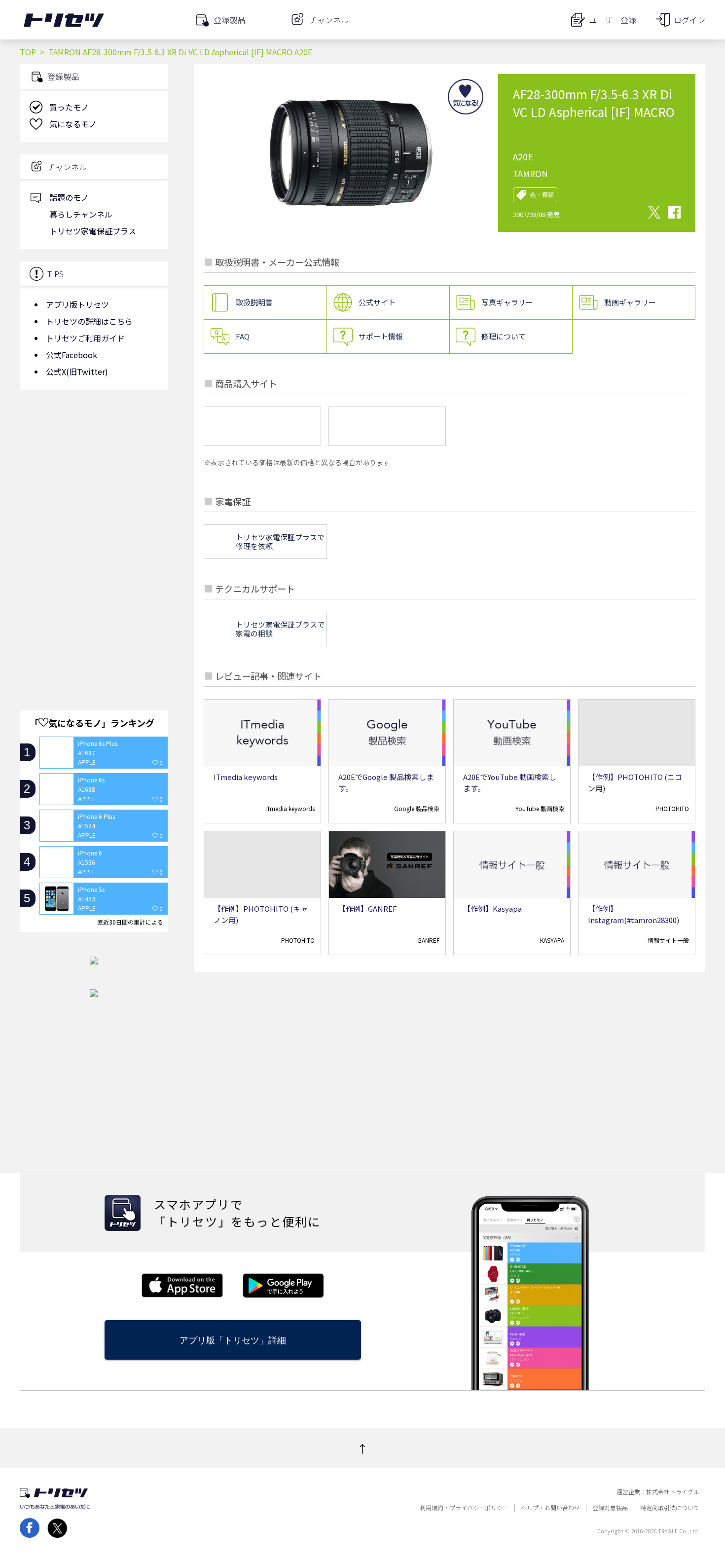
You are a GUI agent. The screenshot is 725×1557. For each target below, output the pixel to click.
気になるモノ (73, 124)
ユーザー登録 (612, 20)
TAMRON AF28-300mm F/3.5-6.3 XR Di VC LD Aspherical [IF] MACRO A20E (180, 52)
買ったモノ (69, 107)
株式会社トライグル (672, 1492)
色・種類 (542, 194)
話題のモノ (69, 197)
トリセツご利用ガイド (85, 338)
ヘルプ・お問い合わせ (550, 1508)
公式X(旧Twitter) (77, 371)
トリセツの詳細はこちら (89, 321)
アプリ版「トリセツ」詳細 (233, 1340)
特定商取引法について (669, 1508)
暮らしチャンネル (80, 214)
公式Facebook (71, 355)
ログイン (689, 20)
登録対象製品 (610, 1508)
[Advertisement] (94, 476)
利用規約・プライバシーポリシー (464, 1508)
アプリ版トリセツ (77, 304)
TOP (28, 52)
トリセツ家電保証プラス (92, 231)
